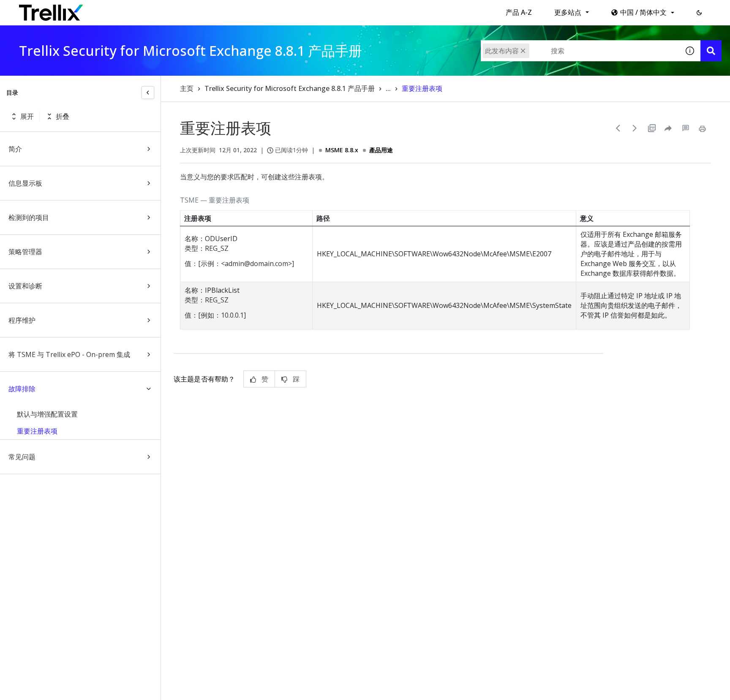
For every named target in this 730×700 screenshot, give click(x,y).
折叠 (62, 116)
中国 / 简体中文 (643, 12)
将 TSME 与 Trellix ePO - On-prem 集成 (69, 354)
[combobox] (580, 50)
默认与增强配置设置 (47, 414)
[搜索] (711, 50)
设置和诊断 (25, 286)
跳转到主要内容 (130, 9)
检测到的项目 (28, 217)
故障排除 (21, 388)
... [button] (388, 88)
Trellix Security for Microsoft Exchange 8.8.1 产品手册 (289, 88)
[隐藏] (148, 92)
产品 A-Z (519, 12)
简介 (15, 149)
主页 (186, 88)
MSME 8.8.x (341, 150)
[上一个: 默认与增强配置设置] (618, 128)
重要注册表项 (37, 431)
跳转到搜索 (180, 9)
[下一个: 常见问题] (634, 128)
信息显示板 (25, 183)
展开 (27, 116)
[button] (699, 12)
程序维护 (21, 320)
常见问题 (21, 456)
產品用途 (381, 150)
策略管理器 (25, 251)
